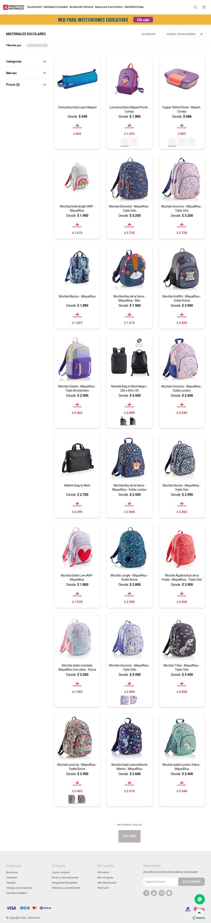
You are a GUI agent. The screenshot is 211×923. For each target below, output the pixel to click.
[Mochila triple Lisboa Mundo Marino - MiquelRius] (130, 736)
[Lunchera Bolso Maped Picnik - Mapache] (134, 142)
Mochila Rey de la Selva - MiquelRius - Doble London (129, 487)
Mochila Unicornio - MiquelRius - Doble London (181, 388)
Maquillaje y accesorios (109, 7)
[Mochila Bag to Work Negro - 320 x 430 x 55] (130, 358)
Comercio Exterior (16, 893)
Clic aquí (143, 19)
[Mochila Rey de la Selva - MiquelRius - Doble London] (130, 457)
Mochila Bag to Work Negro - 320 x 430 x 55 (129, 388)
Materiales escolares (56, 7)
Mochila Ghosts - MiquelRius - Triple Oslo (182, 487)
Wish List (102, 887)
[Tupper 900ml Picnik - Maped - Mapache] (182, 142)
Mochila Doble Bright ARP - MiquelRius (77, 208)
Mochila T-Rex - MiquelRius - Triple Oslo (182, 667)
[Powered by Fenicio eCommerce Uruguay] (198, 918)
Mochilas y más (38, 45)
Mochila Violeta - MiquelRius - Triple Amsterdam (77, 388)
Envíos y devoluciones (65, 877)
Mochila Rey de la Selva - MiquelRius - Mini (129, 298)
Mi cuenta (103, 872)
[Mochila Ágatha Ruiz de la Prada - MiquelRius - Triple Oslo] (182, 547)
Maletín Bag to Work (77, 485)
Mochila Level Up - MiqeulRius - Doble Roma (77, 766)
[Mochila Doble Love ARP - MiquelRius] (77, 547)
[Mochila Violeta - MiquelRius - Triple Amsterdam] (77, 358)
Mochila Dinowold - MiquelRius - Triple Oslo (129, 208)
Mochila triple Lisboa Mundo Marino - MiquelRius (129, 766)
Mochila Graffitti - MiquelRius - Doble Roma (182, 298)
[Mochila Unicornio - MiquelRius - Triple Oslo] (182, 178)
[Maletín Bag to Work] (77, 457)
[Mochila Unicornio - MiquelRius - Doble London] (182, 358)
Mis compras (105, 877)
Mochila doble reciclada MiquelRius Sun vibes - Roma (77, 667)
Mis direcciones (106, 882)
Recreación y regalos (81, 7)
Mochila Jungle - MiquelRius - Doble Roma (129, 577)
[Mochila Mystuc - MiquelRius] (77, 268)
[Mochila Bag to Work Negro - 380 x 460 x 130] (134, 421)
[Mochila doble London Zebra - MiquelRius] (182, 736)
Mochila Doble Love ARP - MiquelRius (77, 577)
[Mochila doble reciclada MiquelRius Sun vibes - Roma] (77, 637)
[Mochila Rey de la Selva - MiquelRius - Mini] (130, 268)
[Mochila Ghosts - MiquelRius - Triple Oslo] (182, 457)
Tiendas (11, 882)
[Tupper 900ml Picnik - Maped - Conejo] (182, 79)
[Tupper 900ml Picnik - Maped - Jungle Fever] (191, 142)
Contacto (11, 877)
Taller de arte (34, 7)
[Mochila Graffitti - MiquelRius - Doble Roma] (182, 268)
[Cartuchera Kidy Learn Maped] (77, 79)
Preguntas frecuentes (64, 882)
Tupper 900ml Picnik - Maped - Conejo (182, 109)
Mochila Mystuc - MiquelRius (77, 296)
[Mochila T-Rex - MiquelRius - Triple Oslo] (182, 637)
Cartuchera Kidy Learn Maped (77, 107)
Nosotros (12, 872)
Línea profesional (134, 7)
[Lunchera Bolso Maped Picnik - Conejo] (130, 79)
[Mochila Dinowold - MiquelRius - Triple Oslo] (130, 178)
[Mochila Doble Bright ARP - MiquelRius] (77, 178)
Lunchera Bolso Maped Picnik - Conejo (129, 109)
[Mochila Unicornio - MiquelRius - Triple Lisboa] (134, 700)
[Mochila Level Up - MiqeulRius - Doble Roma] (77, 736)
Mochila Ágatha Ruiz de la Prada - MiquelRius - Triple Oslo (182, 577)
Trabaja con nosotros (19, 887)
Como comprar (61, 872)
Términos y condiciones (66, 887)
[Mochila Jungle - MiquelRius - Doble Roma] (130, 547)
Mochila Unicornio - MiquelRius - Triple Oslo (181, 208)
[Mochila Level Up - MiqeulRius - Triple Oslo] (82, 799)
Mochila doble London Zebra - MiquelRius (182, 766)
